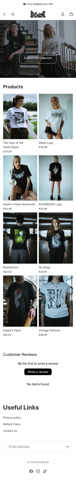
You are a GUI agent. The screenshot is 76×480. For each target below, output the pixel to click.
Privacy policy (12, 417)
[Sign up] (67, 446)
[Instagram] (38, 471)
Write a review (38, 372)
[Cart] (71, 14)
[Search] (13, 14)
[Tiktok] (44, 471)
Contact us (10, 430)
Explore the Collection (38, 58)
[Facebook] (31, 471)
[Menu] (4, 14)
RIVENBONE (42, 462)
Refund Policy (12, 424)
